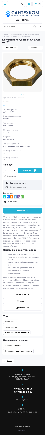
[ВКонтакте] (8, 196)
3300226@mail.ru (22, 400)
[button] (5, 4)
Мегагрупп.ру (22, 431)
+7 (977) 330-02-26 (22, 392)
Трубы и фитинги (16, 34)
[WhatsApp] (22, 196)
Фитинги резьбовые (32, 34)
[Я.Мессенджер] (4, 196)
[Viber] (18, 196)
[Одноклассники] (11, 196)
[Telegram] (15, 196)
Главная (5, 34)
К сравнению (11, 176)
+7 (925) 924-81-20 (22, 389)
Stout (5, 105)
